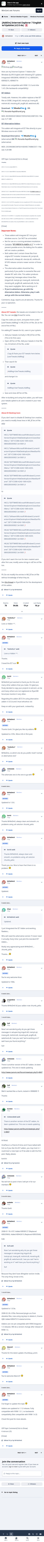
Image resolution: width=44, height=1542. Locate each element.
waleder (10, 1202)
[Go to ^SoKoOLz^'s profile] (4, 619)
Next (36, 55)
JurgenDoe (11, 1000)
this (15, 315)
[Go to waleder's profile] (4, 1203)
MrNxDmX (9, 36)
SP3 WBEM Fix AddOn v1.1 (23, 244)
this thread (9, 582)
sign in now (13, 1467)
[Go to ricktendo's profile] (4, 770)
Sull (8, 1023)
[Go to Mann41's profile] (4, 1348)
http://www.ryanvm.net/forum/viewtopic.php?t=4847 (22, 1072)
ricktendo (10, 769)
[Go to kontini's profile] (4, 1110)
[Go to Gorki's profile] (4, 677)
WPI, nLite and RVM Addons (31, 36)
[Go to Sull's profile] (4, 1024)
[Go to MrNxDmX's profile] (3, 36)
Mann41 (10, 1347)
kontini (9, 1109)
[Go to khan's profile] (4, 910)
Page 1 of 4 (21, 55)
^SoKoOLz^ (11, 618)
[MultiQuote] (3, 595)
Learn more (4, 4)
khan (9, 909)
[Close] (4, 226)
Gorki (9, 676)
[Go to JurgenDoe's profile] (4, 1001)
